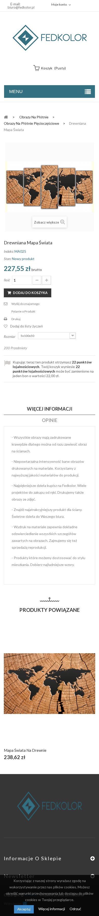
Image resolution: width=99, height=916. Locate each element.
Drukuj (16, 319)
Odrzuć (75, 909)
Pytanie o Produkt (23, 311)
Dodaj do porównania (61, 689)
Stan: (7, 259)
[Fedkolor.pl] (49, 37)
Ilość (7, 280)
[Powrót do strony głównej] (6, 117)
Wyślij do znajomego (25, 304)
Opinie (49, 420)
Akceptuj (23, 909)
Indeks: (9, 251)
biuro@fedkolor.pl (21, 7)
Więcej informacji (52, 909)
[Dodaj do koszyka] (37, 689)
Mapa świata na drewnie (25, 750)
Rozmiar (10, 337)
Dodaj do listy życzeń (26, 326)
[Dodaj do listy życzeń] (49, 689)
